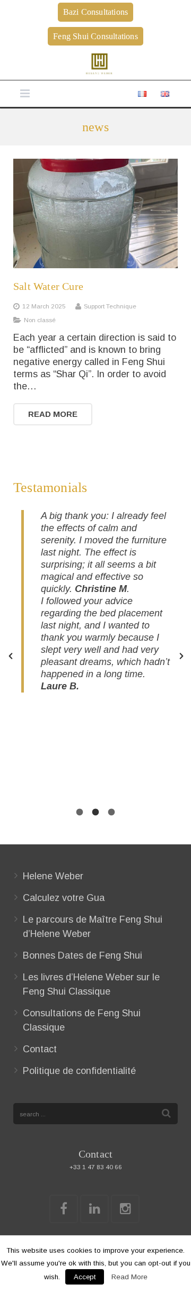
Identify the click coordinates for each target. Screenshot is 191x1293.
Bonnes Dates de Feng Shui (82, 955)
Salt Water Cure (48, 286)
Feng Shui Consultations (95, 36)
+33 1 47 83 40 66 (96, 1166)
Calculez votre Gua (64, 898)
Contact (40, 1049)
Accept (85, 1277)
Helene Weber (53, 876)
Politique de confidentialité (79, 1071)
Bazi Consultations (95, 11)
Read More (129, 1277)
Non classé (40, 319)
